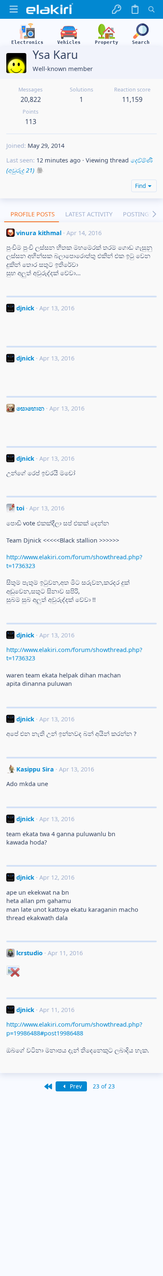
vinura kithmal (38, 232)
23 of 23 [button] (104, 1086)
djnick (25, 308)
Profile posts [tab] (32, 214)
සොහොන (30, 408)
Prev (75, 1086)
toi (20, 508)
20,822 (30, 99)
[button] (13, 9)
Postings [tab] (138, 214)
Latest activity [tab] (88, 214)
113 (30, 121)
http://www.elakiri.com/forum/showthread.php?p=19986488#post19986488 (74, 1028)
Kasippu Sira (35, 769)
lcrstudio (29, 953)
